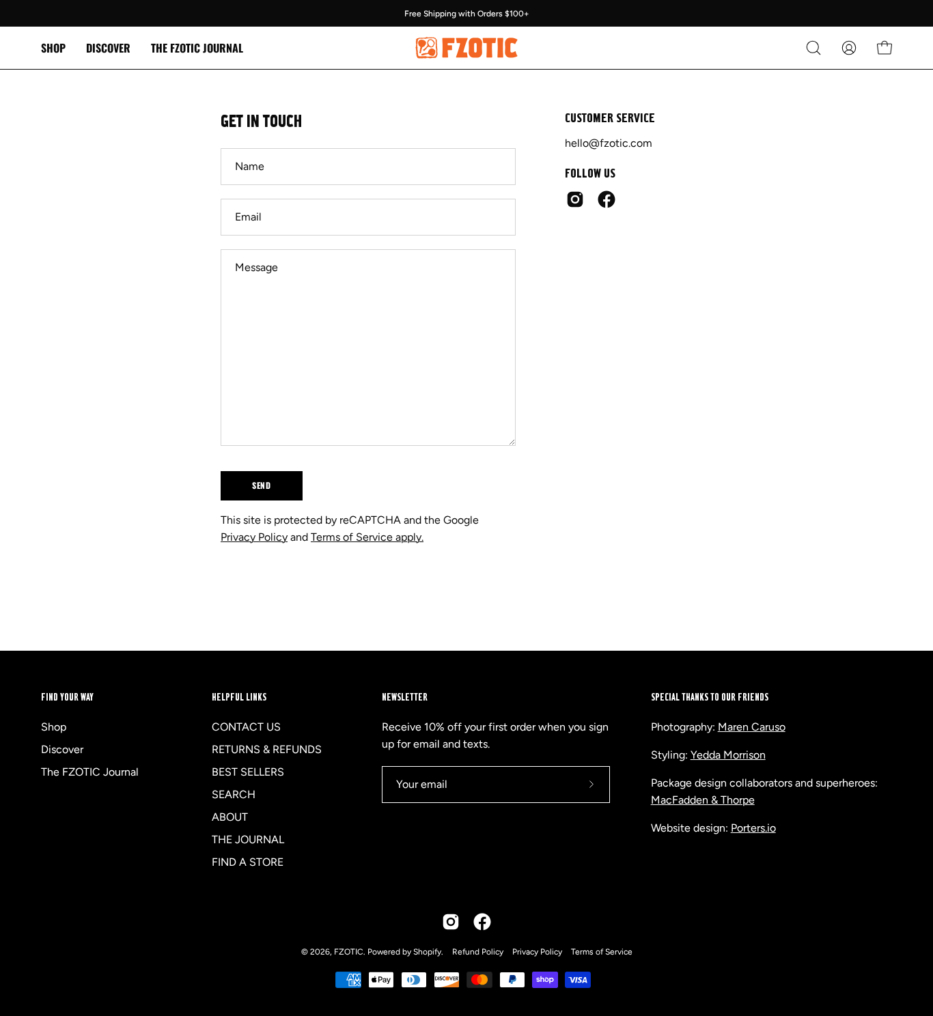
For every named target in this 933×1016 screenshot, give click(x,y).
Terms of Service (601, 952)
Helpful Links (239, 697)
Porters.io (753, 827)
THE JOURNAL (248, 839)
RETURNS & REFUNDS (267, 749)
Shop (53, 726)
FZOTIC (348, 952)
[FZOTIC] (466, 48)
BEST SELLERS (248, 771)
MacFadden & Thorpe (703, 799)
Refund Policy (477, 952)
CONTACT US (246, 726)
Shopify (427, 952)
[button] (108, 48)
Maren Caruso (751, 726)
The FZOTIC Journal (90, 771)
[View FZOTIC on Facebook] (606, 199)
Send (261, 485)
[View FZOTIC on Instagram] (575, 199)
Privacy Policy (254, 537)
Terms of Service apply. (367, 537)
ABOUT (230, 816)
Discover (62, 749)
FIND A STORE (247, 862)
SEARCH (233, 794)
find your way (67, 697)
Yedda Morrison (728, 754)
